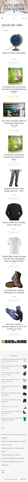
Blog (2, 470)
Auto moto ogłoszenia (14, 7)
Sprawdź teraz (14, 63)
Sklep (2, 472)
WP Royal (15, 479)
